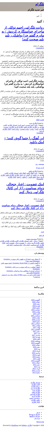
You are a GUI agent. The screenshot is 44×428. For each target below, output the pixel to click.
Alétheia (24, 425)
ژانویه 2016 (36, 357)
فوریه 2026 (36, 306)
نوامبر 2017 (36, 325)
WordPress (14, 425)
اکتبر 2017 (36, 327)
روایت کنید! (15, 129)
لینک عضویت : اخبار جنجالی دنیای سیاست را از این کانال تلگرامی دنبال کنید (25, 188)
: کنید (36, 125)
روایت (32, 129)
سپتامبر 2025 (35, 315)
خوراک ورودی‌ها (34, 414)
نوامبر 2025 (36, 312)
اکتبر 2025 (36, 314)
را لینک (19, 177)
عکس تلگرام (35, 400)
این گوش (29, 175)
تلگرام (39, 4)
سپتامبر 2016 (35, 341)
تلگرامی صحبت (9, 127)
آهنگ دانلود (30, 173)
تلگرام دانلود (28, 127)
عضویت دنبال (19, 243)
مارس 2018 (36, 319)
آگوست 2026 (35, 300)
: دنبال (36, 241)
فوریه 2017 (36, 337)
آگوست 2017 (35, 329)
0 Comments (40, 48)
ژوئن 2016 (36, 347)
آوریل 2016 (36, 351)
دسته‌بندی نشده (31, 239)
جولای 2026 (36, 302)
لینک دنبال (26, 245)
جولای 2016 (36, 345)
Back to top (40, 422)
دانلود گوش (32, 177)
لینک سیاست (18, 245)
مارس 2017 (36, 335)
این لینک (22, 175)
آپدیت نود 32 (40, 168)
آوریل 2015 (36, 368)
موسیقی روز (39, 164)
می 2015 (37, 366)
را (26, 243)
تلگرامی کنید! (39, 129)
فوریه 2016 (36, 355)
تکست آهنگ (40, 120)
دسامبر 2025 (35, 310)
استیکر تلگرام (12, 125)
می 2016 (37, 349)
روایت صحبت (24, 129)
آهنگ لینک (22, 173)
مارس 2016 (36, 353)
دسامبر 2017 (35, 323)
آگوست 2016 (35, 343)
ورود (38, 412)
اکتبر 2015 (36, 359)
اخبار (42, 232)
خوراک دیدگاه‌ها (35, 416)
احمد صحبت (29, 125)
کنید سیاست (35, 245)
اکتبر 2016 (36, 339)
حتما (38, 177)
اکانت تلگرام (14, 241)
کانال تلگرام (7, 129)
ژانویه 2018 (36, 321)
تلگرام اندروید (35, 388)
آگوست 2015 (35, 361)
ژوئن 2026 (36, 304)
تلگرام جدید (33, 123)
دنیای (29, 243)
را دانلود (25, 177)
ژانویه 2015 (36, 372)
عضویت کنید (10, 243)
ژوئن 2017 (36, 331)
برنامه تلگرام (35, 386)
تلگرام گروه (19, 127)
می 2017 (37, 333)
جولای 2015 (36, 363)
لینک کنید (10, 245)
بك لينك (41, 235)
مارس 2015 (36, 370)
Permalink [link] (40, 133)
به (38, 127)
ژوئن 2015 (36, 364)
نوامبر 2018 (36, 317)
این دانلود (36, 175)
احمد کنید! (21, 125)
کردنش (41, 131)
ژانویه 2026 (36, 308)
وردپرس (37, 418)
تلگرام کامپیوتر (35, 394)
